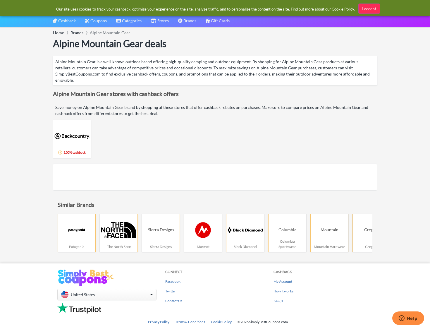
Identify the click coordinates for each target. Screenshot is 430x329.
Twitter (170, 291)
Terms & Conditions (190, 322)
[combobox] (129, 22)
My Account (283, 281)
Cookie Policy (221, 322)
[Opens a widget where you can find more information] (408, 318)
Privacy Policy (158, 322)
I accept (369, 8)
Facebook (172, 281)
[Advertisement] (215, 177)
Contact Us (173, 301)
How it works (283, 291)
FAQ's (278, 301)
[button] (106, 294)
